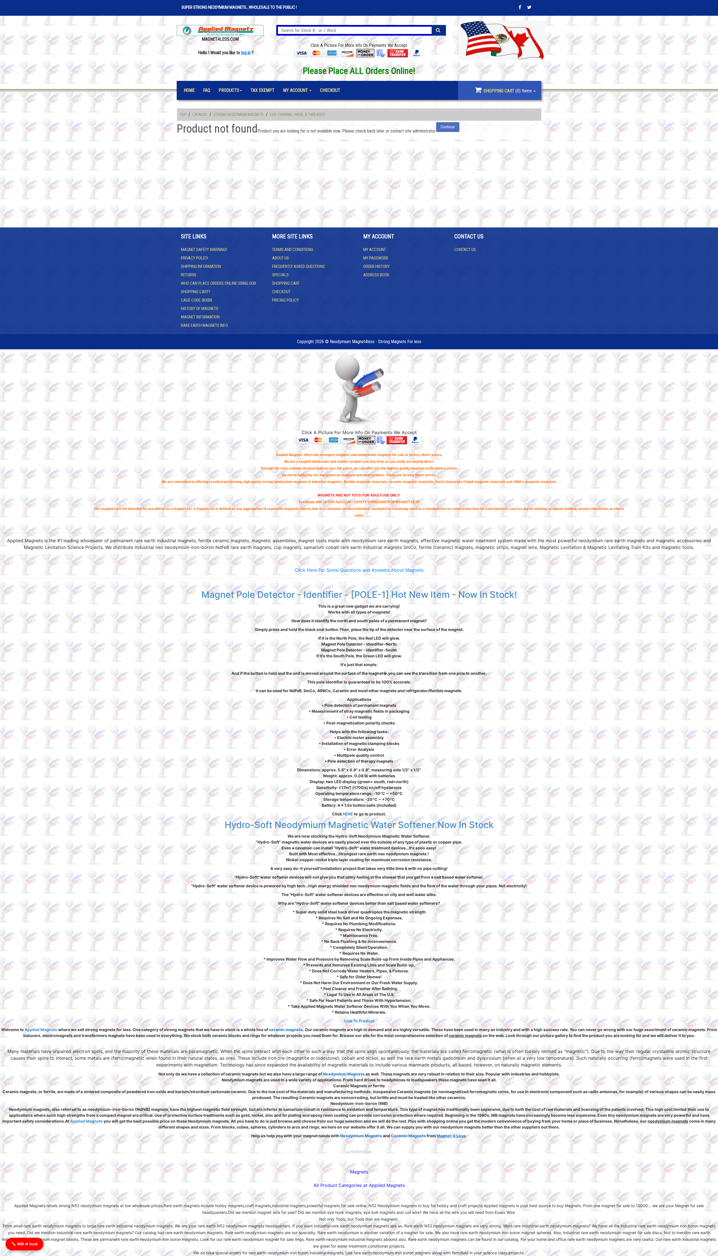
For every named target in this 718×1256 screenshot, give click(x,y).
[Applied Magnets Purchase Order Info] (381, 440)
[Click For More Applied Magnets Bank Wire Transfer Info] (397, 52)
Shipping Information (201, 266)
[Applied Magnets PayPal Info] (415, 440)
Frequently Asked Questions (298, 266)
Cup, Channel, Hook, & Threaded (297, 114)
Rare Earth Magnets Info (204, 325)
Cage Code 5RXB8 (196, 300)
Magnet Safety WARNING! (204, 249)
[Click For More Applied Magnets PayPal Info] (417, 52)
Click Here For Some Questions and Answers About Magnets (359, 570)
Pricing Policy (285, 300)
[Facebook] (520, 7)
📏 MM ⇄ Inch (24, 1244)
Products (228, 90)
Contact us (465, 249)
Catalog (199, 114)
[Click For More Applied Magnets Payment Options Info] (324, 52)
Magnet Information (200, 317)
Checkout (281, 291)
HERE (348, 814)
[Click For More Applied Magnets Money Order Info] (365, 52)
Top (183, 114)
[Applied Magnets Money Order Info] (366, 440)
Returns (188, 274)
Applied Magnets (41, 1029)
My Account (374, 249)
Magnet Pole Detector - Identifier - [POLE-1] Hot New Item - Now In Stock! (359, 594)
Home (189, 90)
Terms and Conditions (292, 249)
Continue (448, 127)
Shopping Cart (286, 283)
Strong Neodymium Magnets (238, 114)
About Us (280, 258)
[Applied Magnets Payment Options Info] (326, 440)
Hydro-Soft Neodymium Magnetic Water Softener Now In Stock (359, 824)
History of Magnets (199, 308)
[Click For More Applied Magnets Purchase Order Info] (381, 52)
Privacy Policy (194, 258)
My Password (375, 258)
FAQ (206, 90)
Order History (376, 266)
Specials (280, 274)
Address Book (376, 274)
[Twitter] (529, 7)
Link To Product (359, 1020)
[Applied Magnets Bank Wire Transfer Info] (396, 440)
